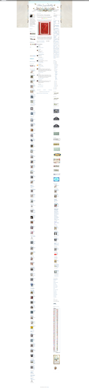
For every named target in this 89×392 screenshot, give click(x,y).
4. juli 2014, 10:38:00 (40, 78)
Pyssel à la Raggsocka (32, 283)
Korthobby (54, 283)
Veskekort (58, 57)
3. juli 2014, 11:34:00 (40, 72)
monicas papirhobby (33, 189)
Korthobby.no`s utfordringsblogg (56, 231)
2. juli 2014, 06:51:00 (40, 47)
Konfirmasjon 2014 (34, 350)
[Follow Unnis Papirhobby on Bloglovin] (33, 56)
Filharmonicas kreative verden (32, 290)
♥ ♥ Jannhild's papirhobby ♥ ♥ (32, 360)
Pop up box (57, 51)
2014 (55, 63)
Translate (56, 16)
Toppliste (54, 56)
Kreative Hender (55, 287)
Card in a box (56, 30)
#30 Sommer (58, 227)
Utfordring (54, 57)
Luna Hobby (39, 20)
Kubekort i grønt (34, 81)
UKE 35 (34, 75)
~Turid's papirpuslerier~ (32, 349)
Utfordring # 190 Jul (58, 240)
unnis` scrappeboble (32, 246)
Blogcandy (54, 23)
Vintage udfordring (56, 264)
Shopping (56, 53)
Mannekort (54, 45)
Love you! (34, 150)
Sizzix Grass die (58, 260)
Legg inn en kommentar (40, 86)
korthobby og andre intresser (33, 95)
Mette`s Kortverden (33, 160)
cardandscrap (55, 257)
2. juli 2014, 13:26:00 (40, 62)
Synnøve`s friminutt (32, 118)
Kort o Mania (55, 238)
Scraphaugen (55, 293)
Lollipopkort (54, 44)
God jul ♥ (34, 205)
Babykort (54, 21)
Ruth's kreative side (33, 215)
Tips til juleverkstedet (34, 217)
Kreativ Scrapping (56, 189)
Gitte (38, 45)
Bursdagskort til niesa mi (56, 72)
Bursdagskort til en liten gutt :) (34, 302)
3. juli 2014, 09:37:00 (41, 66)
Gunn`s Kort (32, 300)
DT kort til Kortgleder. (34, 177)
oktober (56, 66)
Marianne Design (55, 46)
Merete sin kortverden (32, 199)
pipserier (32, 128)
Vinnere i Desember (58, 222)
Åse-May (39, 64)
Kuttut (54, 288)
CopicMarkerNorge (56, 270)
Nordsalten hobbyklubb (55, 199)
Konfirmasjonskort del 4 (34, 125)
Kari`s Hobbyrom (33, 194)
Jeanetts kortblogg (33, 123)
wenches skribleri (33, 70)
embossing (54, 33)
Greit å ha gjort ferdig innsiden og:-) (34, 243)
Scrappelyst (55, 184)
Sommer (34, 379)
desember (56, 64)
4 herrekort (34, 317)
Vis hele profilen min (32, 26)
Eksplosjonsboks (55, 32)
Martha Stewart (55, 47)
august (56, 69)
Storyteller (55, 259)
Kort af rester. (34, 340)
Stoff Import (54, 295)
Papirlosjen (55, 221)
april (55, 83)
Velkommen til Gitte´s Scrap (33, 133)
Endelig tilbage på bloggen (34, 166)
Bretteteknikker (56, 25)
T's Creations (32, 354)
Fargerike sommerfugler (34, 86)
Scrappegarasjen (56, 194)
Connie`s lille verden (32, 257)
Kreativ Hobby (56, 252)
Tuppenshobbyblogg (40, 54)
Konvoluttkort (54, 42)
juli (55, 70)
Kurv (57, 43)
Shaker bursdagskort (58, 249)
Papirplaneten (55, 226)
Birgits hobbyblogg (33, 251)
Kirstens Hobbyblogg (32, 155)
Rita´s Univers (32, 209)
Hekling (54, 38)
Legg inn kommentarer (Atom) (46, 91)
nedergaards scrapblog (32, 170)
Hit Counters (54, 304)
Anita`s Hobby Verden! (32, 331)
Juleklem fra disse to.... (34, 157)
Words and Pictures (33, 100)
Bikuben (54, 281)
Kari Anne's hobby (33, 180)
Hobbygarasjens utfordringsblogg (56, 203)
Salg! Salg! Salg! (57, 254)
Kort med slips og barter (34, 140)
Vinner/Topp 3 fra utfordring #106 (58, 266)
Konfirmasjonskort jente (56, 75)
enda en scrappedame (32, 378)
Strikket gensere (34, 311)
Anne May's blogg (33, 220)
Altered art (56, 20)
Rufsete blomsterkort (34, 91)
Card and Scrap (57, 29)
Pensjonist (54, 50)
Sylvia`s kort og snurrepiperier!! (33, 267)
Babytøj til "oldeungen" (34, 307)
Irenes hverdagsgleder (32, 225)
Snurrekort (54, 54)
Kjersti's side (32, 204)
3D (53, 20)
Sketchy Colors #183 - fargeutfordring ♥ (34, 362)
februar (56, 85)
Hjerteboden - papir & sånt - (56, 243)
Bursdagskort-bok (34, 247)
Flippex (54, 34)
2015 (55, 62)
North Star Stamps (56, 49)
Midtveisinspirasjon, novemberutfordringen (56, 245)
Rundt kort (57, 52)
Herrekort (34, 334)
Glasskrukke (54, 36)
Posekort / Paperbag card (34, 274)
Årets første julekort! (34, 292)
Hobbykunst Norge (55, 282)
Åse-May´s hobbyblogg (32, 315)
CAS (58, 30)
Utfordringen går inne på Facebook (58, 205)
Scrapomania (55, 247)
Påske (54, 52)
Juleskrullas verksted (32, 372)
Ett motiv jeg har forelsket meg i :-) (34, 345)
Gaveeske (58, 34)
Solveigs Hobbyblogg (32, 149)
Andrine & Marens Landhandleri (55, 279)
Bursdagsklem (58, 190)
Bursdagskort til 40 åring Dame (34, 97)
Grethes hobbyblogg (33, 310)
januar (56, 86)
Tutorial (57, 56)
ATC (33, 326)
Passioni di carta (33, 365)
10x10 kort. (34, 232)
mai (55, 82)
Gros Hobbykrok (33, 288)
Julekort (55, 39)
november (56, 65)
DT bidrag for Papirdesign (34, 162)
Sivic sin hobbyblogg (32, 144)
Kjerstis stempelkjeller (32, 185)
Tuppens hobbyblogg (32, 333)
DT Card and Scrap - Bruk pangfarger (56, 78)
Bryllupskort (57, 26)
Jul (58, 38)
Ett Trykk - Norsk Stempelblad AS (56, 209)
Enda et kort (34, 263)
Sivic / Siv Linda (40, 59)
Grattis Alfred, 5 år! (34, 285)
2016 (55, 61)
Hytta (56, 38)
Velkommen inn (32, 175)
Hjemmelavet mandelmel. (34, 130)
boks (58, 23)
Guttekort (54, 37)
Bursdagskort (56, 28)
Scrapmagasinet (55, 294)
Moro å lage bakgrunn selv (34, 146)
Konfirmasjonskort (34, 200)
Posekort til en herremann (34, 322)
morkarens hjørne (33, 305)
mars (55, 84)
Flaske (57, 33)
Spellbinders (58, 54)
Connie (39, 49)
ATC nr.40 (33, 221)
